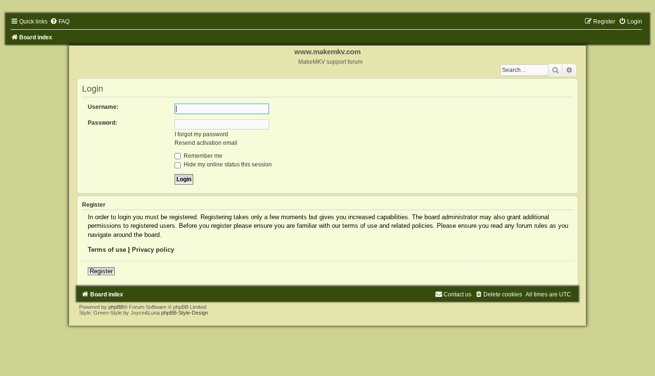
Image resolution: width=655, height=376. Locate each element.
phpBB (116, 307)
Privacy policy (153, 249)
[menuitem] (60, 21)
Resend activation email (206, 143)
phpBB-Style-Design (184, 313)
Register (101, 271)
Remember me (202, 156)
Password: (102, 122)
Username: (103, 107)
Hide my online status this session (227, 164)
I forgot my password (201, 134)
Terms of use (107, 249)
